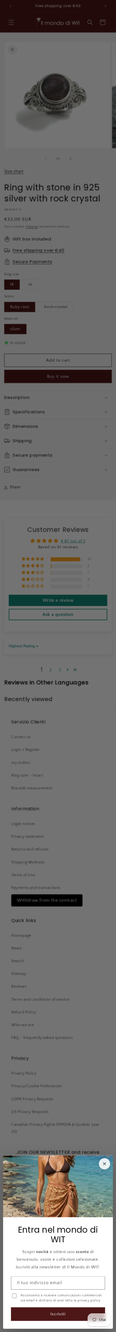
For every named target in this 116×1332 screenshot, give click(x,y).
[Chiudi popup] (104, 1164)
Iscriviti (58, 1314)
